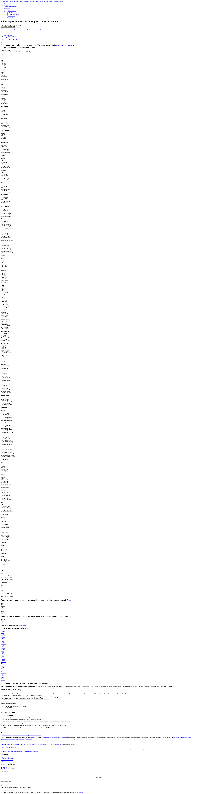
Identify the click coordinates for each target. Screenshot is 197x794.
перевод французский (38, 749)
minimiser (3, 642)
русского (188, 737)
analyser (3, 638)
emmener (3, 680)
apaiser (2, 677)
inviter (2, 651)
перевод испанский (49, 749)
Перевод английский (6, 749)
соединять (59, 45)
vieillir (2, 656)
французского (4, 739)
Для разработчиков (6, 774)
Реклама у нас (11, 16)
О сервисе (3, 744)
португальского (20, 739)
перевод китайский (115, 749)
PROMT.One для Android (7, 768)
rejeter (2, 646)
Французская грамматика (18, 735)
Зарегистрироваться (12, 790)
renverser (3, 652)
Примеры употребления (7, 758)
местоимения (64, 737)
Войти (2, 790)
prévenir (3, 645)
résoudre (3, 648)
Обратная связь (12, 11)
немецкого (183, 737)
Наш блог (3, 761)
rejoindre (3, 666)
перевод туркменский (171, 749)
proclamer (3, 649)
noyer (2, 671)
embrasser (3, 667)
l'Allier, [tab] (10, 39)
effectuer (3, 657)
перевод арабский (86, 749)
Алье (68, 600)
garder (2, 634)
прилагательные (56, 737)
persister (3, 631)
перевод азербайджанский (74, 749)
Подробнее (80, 792)
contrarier (3, 660)
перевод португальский (137, 749)
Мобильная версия (56, 744)
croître (2, 678)
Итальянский (17, 29)
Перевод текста (5, 757)
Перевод (6, 4)
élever (2, 633)
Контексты (6, 5)
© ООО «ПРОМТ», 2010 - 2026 (9, 747)
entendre (3, 637)
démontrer (3, 662)
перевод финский (12, 751)
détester (2, 669)
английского (176, 737)
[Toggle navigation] (62, 1)
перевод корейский (126, 749)
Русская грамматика (6, 735)
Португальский (31, 29)
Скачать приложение (13, 14)
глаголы (33, 737)
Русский (37, 29)
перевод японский (33, 751)
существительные (46, 737)
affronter (3, 635)
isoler (2, 663)
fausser (2, 664)
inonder (2, 653)
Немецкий (23, 29)
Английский (4, 29)
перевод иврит (95, 749)
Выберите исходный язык (7, 25)
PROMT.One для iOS (6, 767)
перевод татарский (149, 749)
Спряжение (10, 6)
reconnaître (3, 673)
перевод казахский (104, 749)
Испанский (10, 29)
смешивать (69, 45)
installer (2, 655)
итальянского (11, 739)
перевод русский (16, 749)
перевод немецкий (26, 749)
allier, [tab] (8, 34)
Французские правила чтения (33, 735)
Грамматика (7, 8)
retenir (2, 641)
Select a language (66, 744)
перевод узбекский (182, 749)
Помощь (10, 12)
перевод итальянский (60, 749)
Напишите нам (22, 625)
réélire (2, 675)
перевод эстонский (22, 751)
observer (3, 659)
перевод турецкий (159, 749)
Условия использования (13, 744)
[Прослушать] (33, 45)
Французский (43, 29)
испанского (29, 739)
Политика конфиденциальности (28, 744)
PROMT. (46, 1)
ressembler (3, 644)
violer (2, 674)
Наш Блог (10, 17)
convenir (3, 670)
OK (1, 792)
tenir (2, 640)
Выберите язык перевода (7, 26)
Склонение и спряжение (7, 760)
